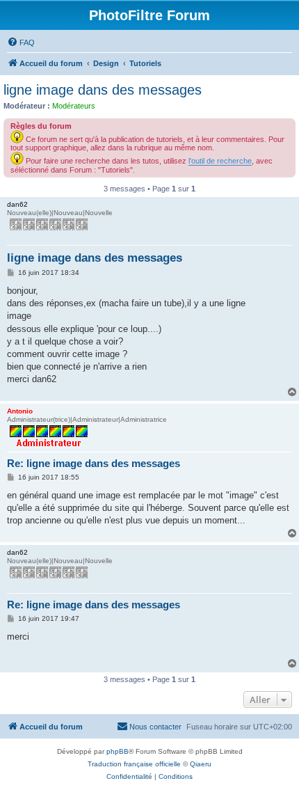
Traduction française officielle (134, 764)
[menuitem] (21, 42)
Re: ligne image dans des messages (93, 463)
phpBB (117, 751)
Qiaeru (200, 764)
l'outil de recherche (220, 161)
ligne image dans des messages (102, 89)
